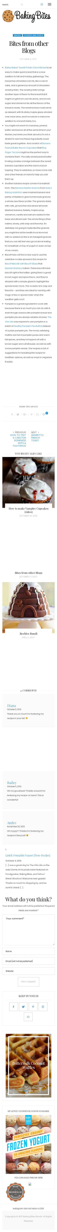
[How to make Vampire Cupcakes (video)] (28, 482)
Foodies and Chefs (33, 35)
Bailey (12, 782)
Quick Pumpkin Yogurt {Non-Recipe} (28, 855)
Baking (17, 35)
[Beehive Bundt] (28, 607)
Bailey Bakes (11, 67)
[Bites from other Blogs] (28, 546)
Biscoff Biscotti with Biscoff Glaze (21, 263)
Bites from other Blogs (28, 572)
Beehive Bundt (28, 633)
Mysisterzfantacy (13, 268)
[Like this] (44, 414)
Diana (11, 705)
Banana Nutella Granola (27, 187)
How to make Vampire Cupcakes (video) (28, 510)
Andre (11, 822)
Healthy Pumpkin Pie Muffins (28, 326)
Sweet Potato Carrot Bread (33, 67)
